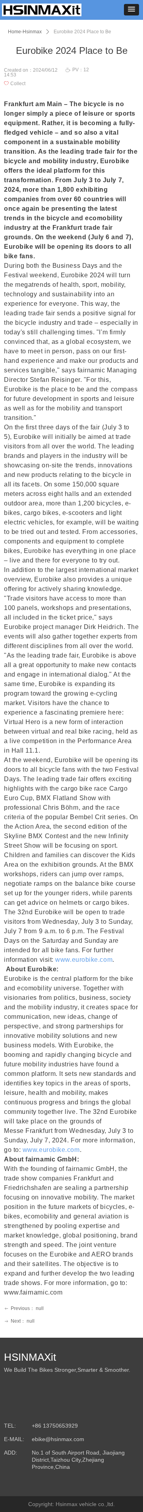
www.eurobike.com (83, 959)
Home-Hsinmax (25, 31)
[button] (131, 9)
